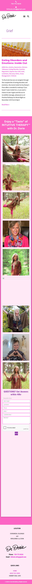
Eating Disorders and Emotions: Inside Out (14, 61)
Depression (17, 67)
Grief (22, 71)
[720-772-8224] (16, 1)
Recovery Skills (14, 74)
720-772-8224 (16, 4)
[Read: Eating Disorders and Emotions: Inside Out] (16, 49)
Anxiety (11, 67)
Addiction (5, 67)
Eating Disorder (14, 69)
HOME (15, 571)
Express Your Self (15, 71)
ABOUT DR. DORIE (15, 573)
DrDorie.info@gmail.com (16, 9)
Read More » (6, 104)
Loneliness (5, 74)
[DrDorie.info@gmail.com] (16, 7)
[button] (24, 16)
